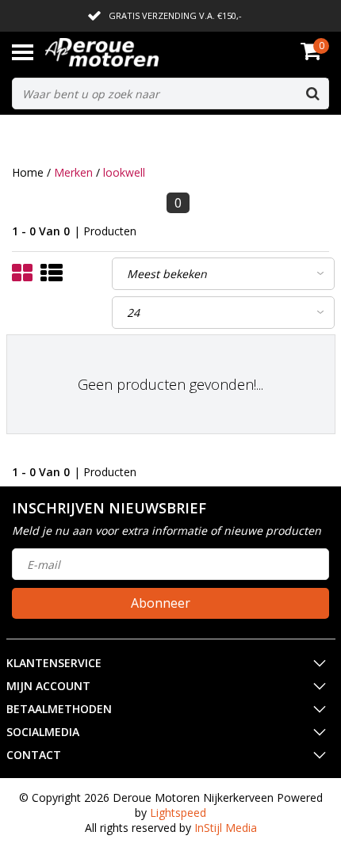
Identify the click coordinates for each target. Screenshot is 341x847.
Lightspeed (178, 812)
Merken (73, 172)
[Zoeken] (312, 93)
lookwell (124, 172)
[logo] (126, 52)
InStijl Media (225, 827)
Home (28, 172)
